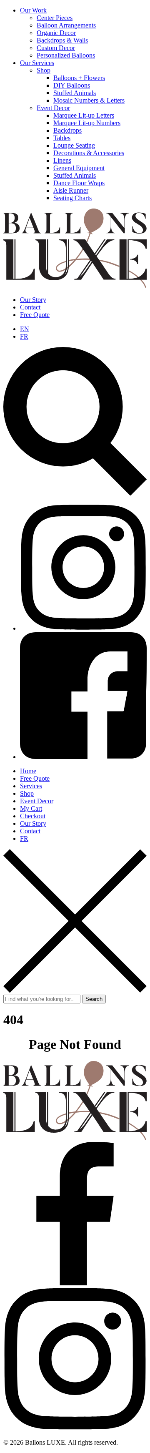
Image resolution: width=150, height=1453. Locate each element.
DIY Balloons (71, 85)
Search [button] (93, 999)
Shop (43, 70)
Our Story (33, 299)
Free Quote (35, 314)
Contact (30, 307)
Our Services (37, 62)
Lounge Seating (74, 145)
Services (31, 785)
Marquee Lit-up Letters (83, 115)
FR (24, 336)
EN (24, 328)
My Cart (31, 808)
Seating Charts (72, 197)
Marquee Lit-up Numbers (86, 122)
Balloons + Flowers (79, 77)
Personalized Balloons (66, 55)
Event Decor (53, 107)
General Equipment (79, 167)
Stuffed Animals (74, 92)
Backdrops (67, 130)
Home (28, 770)
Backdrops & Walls (62, 40)
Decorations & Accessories (88, 152)
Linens (62, 160)
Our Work (33, 10)
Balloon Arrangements (66, 25)
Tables (61, 137)
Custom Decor (56, 47)
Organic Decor (56, 32)
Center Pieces (54, 17)
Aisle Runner (70, 190)
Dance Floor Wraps (79, 182)
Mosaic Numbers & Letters (89, 100)
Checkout (32, 816)
